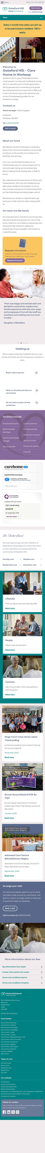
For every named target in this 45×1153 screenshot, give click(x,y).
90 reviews (28, 480)
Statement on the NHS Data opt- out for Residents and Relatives (22, 1091)
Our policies (6, 1078)
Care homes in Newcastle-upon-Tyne (13, 1037)
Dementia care (29, 565)
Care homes (6, 1019)
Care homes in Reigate (8, 1044)
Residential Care (6, 1068)
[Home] (11, 993)
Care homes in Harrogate (9, 1027)
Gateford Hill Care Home (13, 475)
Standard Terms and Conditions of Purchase (15, 1094)
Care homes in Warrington (9, 1046)
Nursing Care (5, 1065)
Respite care (28, 559)
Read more (10, 608)
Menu (6, 2)
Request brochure (15, 260)
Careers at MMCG (7, 1051)
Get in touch (36, 8)
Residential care (10, 565)
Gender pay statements (9, 1086)
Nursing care (8, 559)
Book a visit (10, 908)
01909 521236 (12, 123)
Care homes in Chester (8, 1025)
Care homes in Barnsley (8, 1023)
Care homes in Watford (8, 1049)
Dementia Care (6, 1063)
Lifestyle (10, 599)
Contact (10, 682)
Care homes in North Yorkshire (11, 1039)
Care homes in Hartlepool (9, 1030)
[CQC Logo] (11, 498)
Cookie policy (5, 1082)
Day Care (4, 1072)
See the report (11, 516)
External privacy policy (8, 1084)
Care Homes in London (8, 1035)
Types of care (7, 1059)
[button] (5, 2)
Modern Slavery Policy (8, 1089)
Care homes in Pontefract (9, 1042)
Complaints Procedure (8, 1096)
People (9, 640)
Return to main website (35, 2)
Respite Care (5, 1070)
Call (35, 12)
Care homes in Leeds (7, 1032)
